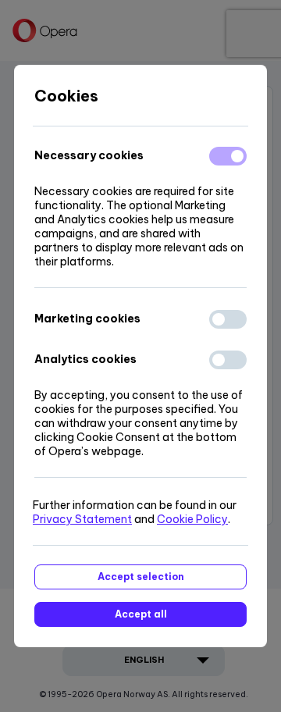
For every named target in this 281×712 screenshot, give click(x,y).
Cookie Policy (192, 519)
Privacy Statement (82, 519)
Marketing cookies (87, 319)
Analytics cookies (85, 359)
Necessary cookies (89, 155)
